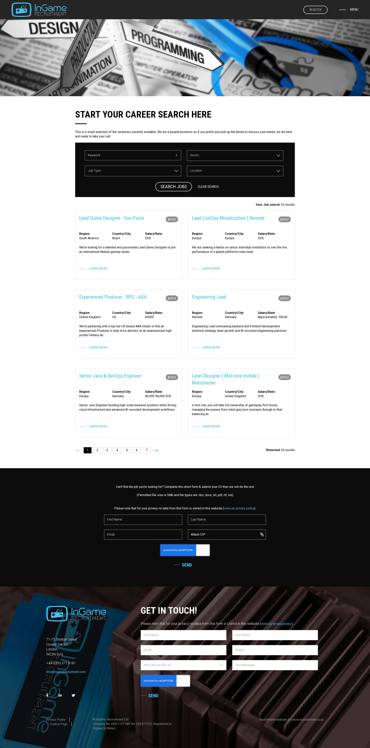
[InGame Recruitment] (39, 9)
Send (187, 565)
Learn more (98, 268)
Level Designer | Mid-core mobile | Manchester (225, 379)
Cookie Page (58, 724)
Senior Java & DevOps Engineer (110, 376)
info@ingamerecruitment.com (66, 672)
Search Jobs (174, 186)
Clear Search (208, 187)
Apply (172, 219)
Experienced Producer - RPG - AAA (113, 297)
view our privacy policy (239, 508)
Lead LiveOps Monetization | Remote (228, 218)
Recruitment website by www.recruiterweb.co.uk (291, 719)
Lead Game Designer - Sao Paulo (111, 218)
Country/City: (121, 234)
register (315, 10)
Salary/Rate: (154, 234)
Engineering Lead (209, 297)
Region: (84, 234)
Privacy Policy (56, 719)
